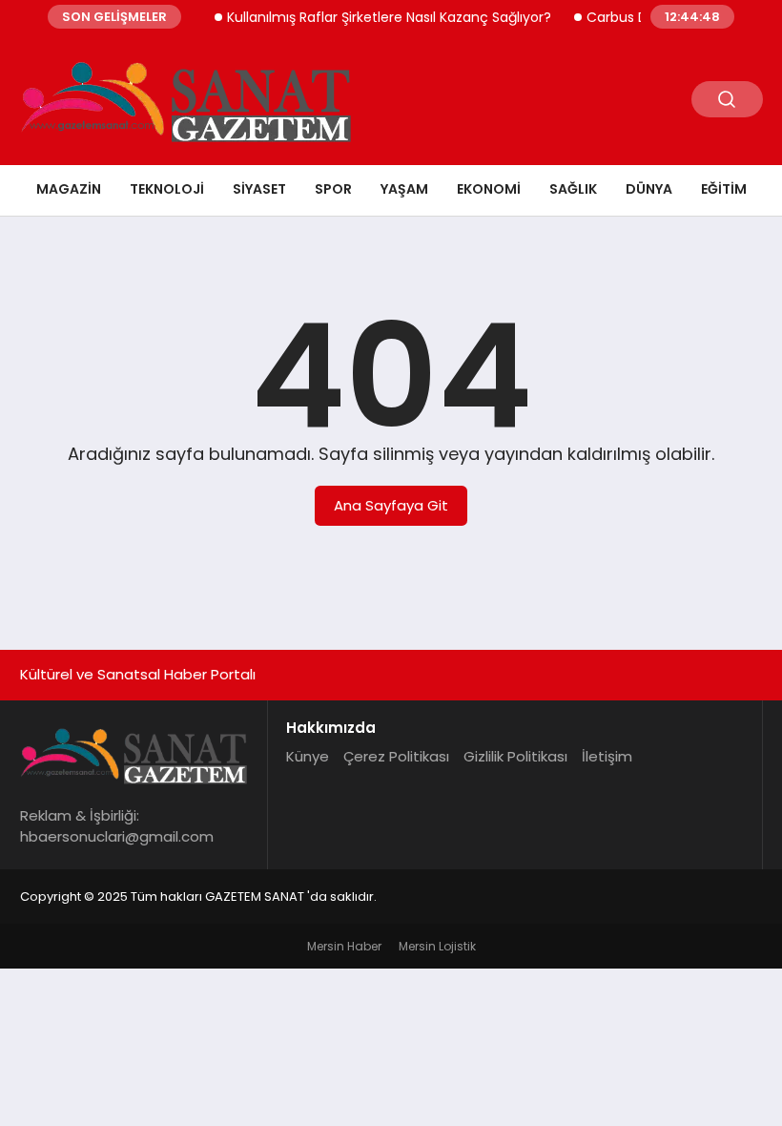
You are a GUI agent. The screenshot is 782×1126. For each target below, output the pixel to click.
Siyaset (259, 188)
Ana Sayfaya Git (391, 505)
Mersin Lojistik (437, 946)
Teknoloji (167, 188)
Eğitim (724, 188)
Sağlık (573, 188)
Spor (333, 188)
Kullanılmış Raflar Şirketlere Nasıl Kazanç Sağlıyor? (379, 17)
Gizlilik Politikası (515, 756)
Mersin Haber (344, 946)
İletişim (607, 756)
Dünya (649, 188)
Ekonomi (489, 188)
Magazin (68, 188)
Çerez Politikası (396, 756)
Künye (307, 756)
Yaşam (404, 188)
